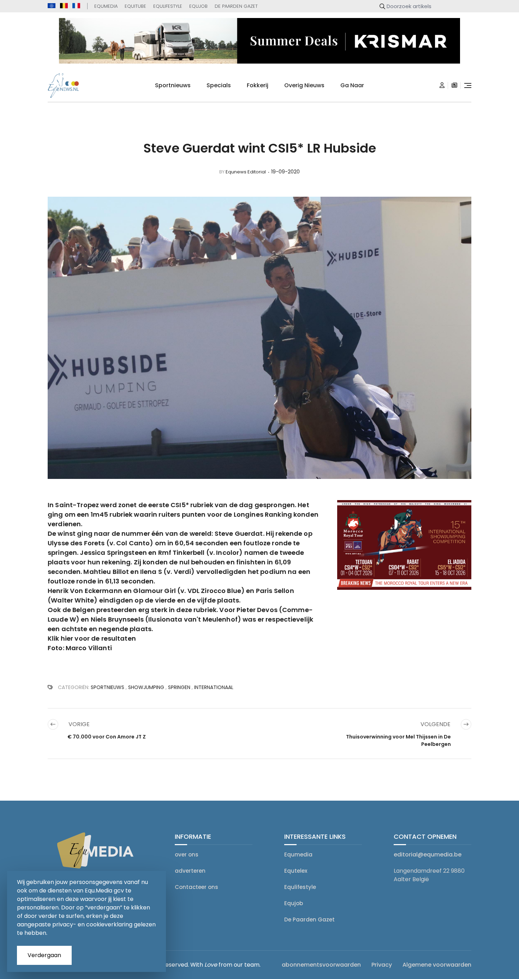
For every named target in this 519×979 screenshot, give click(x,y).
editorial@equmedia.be (427, 854)
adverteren (190, 870)
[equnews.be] (64, 6)
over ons (186, 854)
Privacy (381, 965)
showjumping (146, 687)
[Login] (442, 85)
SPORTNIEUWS (107, 687)
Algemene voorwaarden (436, 965)
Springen (179, 687)
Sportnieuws (173, 85)
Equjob (198, 6)
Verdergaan (44, 955)
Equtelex (295, 870)
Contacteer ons (196, 887)
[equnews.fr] (76, 6)
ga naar (352, 85)
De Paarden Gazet (236, 6)
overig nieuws (304, 85)
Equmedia (106, 6)
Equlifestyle (167, 6)
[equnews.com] (51, 5)
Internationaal (213, 687)
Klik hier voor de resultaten (92, 638)
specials (219, 85)
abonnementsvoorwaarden (321, 965)
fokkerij (257, 85)
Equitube (135, 6)
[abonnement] (454, 85)
